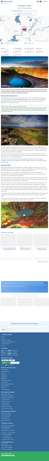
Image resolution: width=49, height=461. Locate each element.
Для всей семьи (4, 382)
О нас (2, 336)
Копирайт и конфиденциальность (8, 341)
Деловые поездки (5, 385)
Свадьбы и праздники (6, 413)
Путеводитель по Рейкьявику (7, 397)
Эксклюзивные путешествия (7, 383)
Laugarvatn (17, 160)
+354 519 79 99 (6, 428)
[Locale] (38, 1)
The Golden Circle (5, 98)
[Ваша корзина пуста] (45, 1)
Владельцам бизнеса (5, 420)
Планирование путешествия (7, 395)
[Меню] (47, 1)
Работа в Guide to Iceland (6, 445)
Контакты (3, 345)
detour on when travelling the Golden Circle (24, 159)
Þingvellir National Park (6, 101)
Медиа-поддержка (5, 418)
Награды (3, 338)
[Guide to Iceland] (6, 1)
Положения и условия (6, 340)
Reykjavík (19, 151)
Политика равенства (5, 343)
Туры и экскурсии (5, 371)
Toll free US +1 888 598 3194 (9, 432)
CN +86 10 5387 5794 (7, 437)
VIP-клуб (3, 387)
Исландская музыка (5, 401)
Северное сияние (5, 403)
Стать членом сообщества (7, 447)
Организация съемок (5, 416)
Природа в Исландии (5, 394)
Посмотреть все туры (42, 261)
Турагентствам (4, 443)
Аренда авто (4, 374)
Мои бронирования (5, 389)
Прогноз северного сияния (7, 408)
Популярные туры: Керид (7, 232)
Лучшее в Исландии (5, 404)
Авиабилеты (4, 378)
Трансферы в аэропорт (6, 380)
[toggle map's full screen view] (47, 39)
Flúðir (32, 160)
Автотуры (3, 373)
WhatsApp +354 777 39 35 (8, 439)
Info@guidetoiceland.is (7, 427)
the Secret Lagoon (25, 160)
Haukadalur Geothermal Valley (20, 99)
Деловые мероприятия (6, 414)
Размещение (4, 376)
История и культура (5, 399)
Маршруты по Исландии (6, 406)
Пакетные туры (4, 369)
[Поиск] (43, 1)
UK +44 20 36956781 (7, 434)
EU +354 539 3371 (7, 436)
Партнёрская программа (6, 449)
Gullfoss (43, 98)
